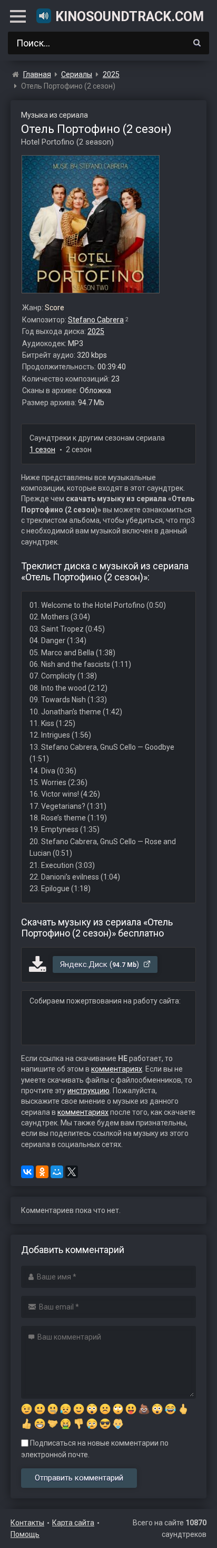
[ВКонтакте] (27, 1171)
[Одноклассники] (42, 1171)
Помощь (25, 1534)
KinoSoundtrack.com (129, 16)
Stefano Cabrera (96, 320)
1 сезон (42, 449)
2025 (95, 331)
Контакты (27, 1522)
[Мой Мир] (57, 1171)
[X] (71, 1171)
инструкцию (88, 1090)
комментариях (116, 1069)
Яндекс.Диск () (100, 964)
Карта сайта (73, 1522)
